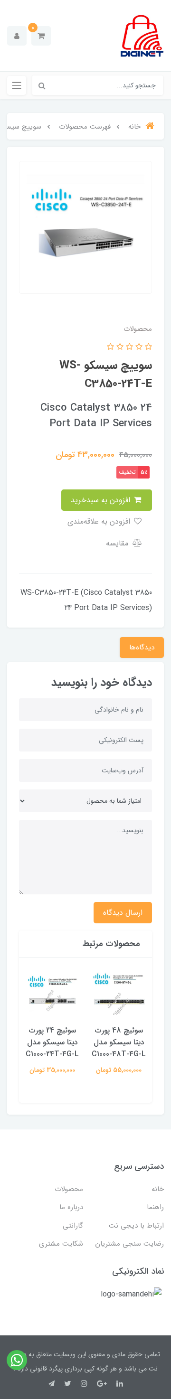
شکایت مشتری (61, 1243)
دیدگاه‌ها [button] (141, 647)
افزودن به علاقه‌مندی (100, 521)
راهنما (155, 1207)
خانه (158, 1189)
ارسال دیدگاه (122, 913)
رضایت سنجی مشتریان (129, 1243)
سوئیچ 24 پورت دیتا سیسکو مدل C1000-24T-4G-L (52, 1042)
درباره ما (71, 1207)
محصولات (69, 1189)
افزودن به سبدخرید (102, 500)
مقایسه (118, 543)
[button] (41, 36)
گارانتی (73, 1225)
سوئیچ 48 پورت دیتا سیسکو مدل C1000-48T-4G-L (119, 1042)
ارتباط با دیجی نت (136, 1225)
